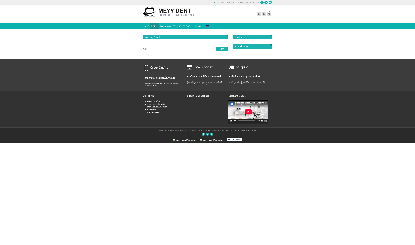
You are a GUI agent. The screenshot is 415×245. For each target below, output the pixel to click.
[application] (248, 111)
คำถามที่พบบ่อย (153, 112)
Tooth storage (165, 26)
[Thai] (208, 26)
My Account (196, 26)
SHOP (153, 26)
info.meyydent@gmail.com (249, 2)
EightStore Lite (238, 130)
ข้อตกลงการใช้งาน (153, 101)
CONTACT (186, 26)
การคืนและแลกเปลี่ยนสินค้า (157, 107)
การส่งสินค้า (151, 109)
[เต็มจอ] (265, 121)
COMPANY (177, 26)
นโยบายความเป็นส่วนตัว (156, 104)
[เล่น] (231, 121)
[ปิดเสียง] (262, 121)
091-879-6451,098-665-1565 (225, 2)
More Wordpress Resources (213, 130)
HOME (146, 26)
